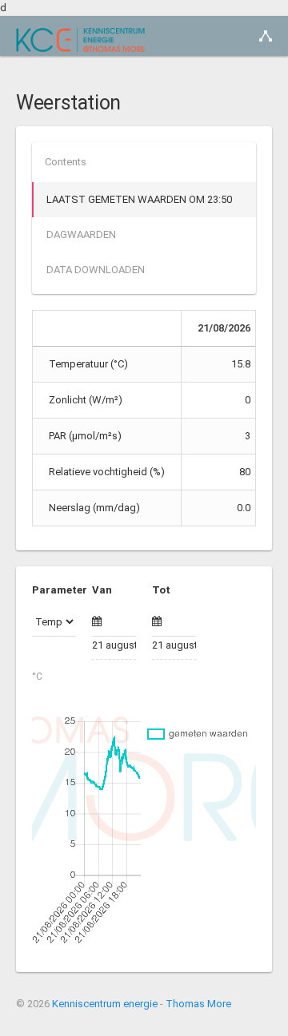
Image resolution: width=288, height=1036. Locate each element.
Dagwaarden (81, 234)
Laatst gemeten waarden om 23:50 (139, 199)
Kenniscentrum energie (105, 1004)
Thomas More (198, 1004)
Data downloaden (95, 270)
